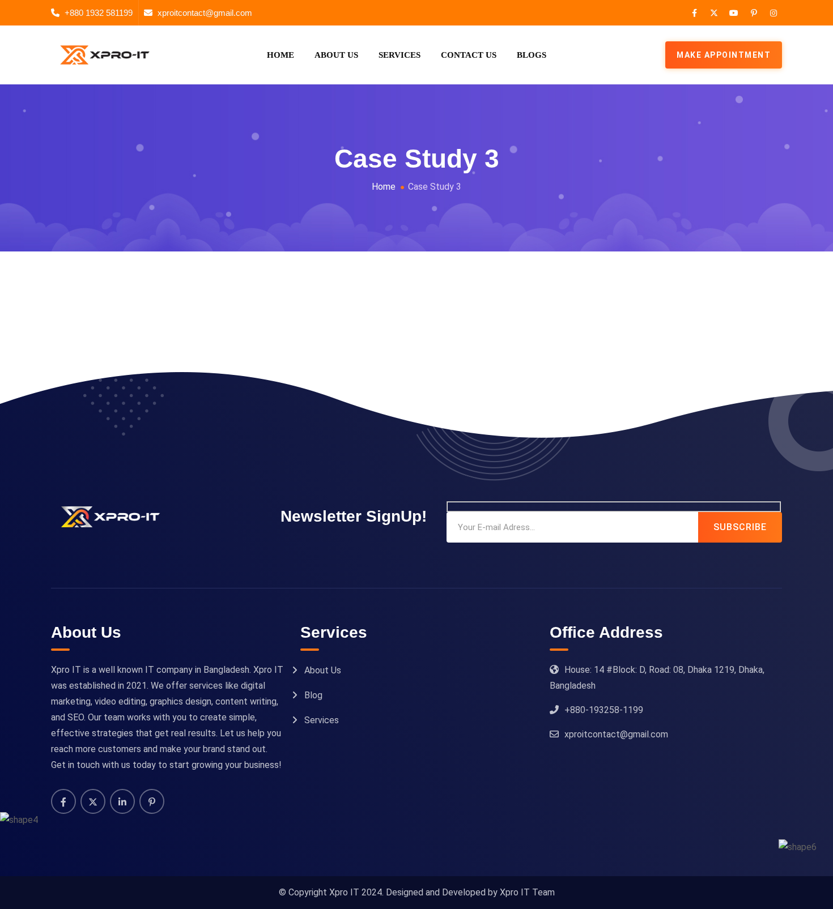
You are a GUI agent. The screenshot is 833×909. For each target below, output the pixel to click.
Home (280, 54)
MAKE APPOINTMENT (724, 54)
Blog (313, 695)
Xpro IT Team (527, 892)
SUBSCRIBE (740, 527)
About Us (336, 54)
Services (399, 54)
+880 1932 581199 (99, 13)
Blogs (531, 54)
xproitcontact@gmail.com (205, 13)
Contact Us (468, 54)
